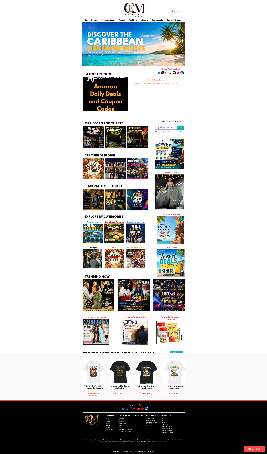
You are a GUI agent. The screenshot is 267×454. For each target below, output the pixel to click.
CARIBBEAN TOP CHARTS (104, 123)
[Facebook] (159, 72)
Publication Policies (168, 432)
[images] (182, 72)
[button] (170, 332)
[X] (162, 72)
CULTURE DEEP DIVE (100, 155)
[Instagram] (166, 72)
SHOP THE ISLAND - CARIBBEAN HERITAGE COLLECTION (118, 352)
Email (157, 124)
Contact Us (165, 424)
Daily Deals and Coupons (156, 80)
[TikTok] (170, 72)
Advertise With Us (167, 426)
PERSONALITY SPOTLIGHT (104, 186)
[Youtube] (174, 72)
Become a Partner (167, 428)
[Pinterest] (178, 72)
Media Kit (164, 422)
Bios (163, 420)
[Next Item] (121, 233)
